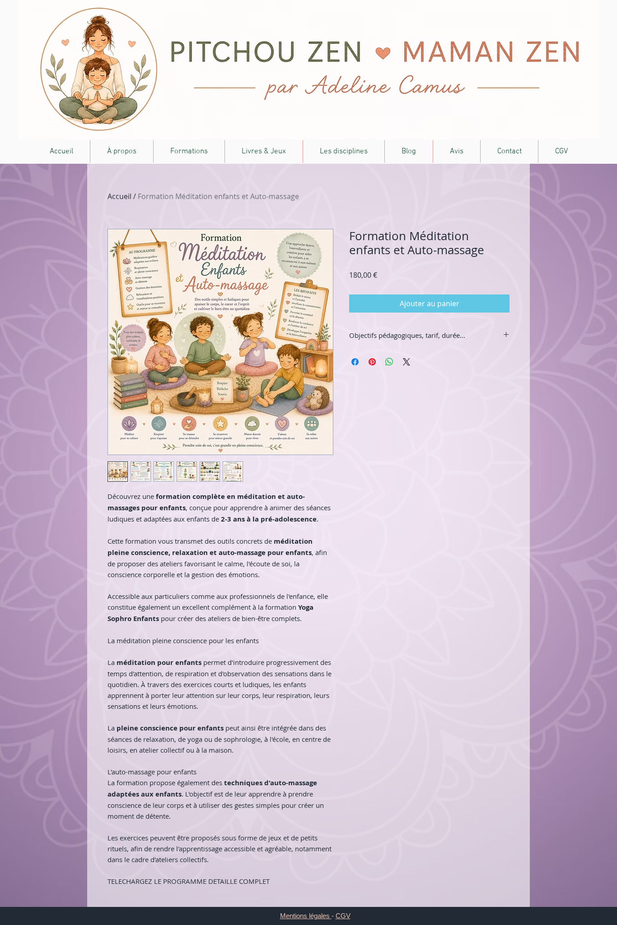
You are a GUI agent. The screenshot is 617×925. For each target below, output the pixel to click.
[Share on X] (406, 361)
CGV (343, 916)
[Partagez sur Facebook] (355, 361)
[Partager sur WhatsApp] (389, 361)
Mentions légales (306, 916)
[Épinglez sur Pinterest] (372, 361)
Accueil (119, 196)
